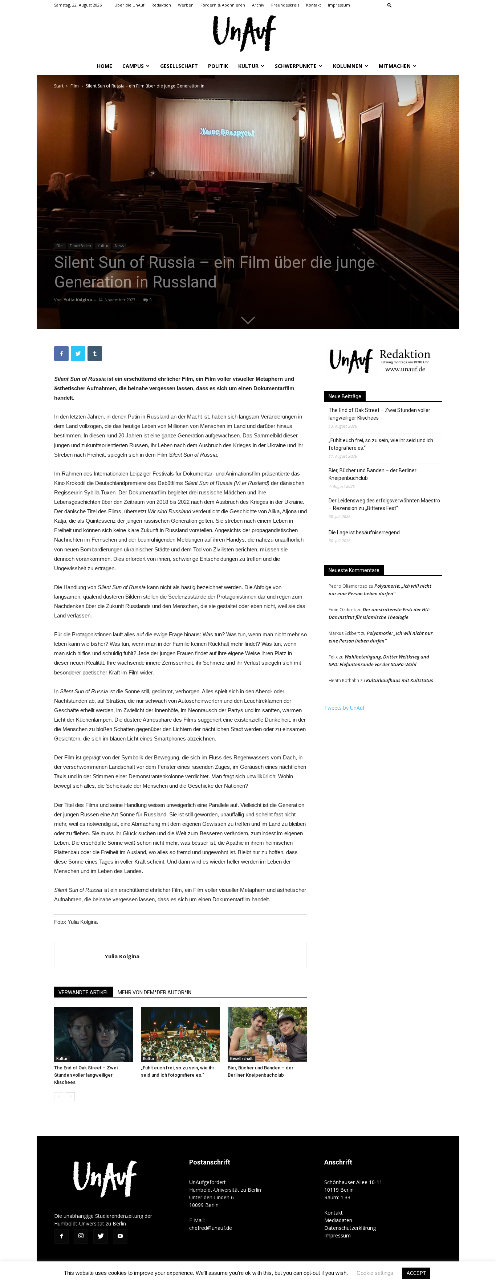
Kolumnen (347, 65)
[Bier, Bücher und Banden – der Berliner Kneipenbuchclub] (267, 1034)
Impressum (339, 5)
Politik (218, 65)
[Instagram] (412, 5)
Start (59, 86)
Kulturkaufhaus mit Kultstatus (399, 680)
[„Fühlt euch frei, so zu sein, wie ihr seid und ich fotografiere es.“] (180, 1034)
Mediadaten (338, 1220)
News (119, 245)
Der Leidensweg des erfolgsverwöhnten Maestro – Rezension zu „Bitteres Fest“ (384, 504)
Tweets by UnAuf (344, 707)
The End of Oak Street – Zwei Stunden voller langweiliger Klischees (86, 1075)
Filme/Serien (80, 245)
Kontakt (313, 5)
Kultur (248, 65)
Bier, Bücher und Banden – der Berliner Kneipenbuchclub (372, 474)
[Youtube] (436, 5)
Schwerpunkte (296, 65)
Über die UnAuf (129, 5)
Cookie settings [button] (375, 1273)
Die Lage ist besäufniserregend (364, 532)
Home (104, 65)
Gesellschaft (179, 65)
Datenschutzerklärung (350, 1227)
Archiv (258, 5)
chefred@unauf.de (210, 1227)
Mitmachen (395, 65)
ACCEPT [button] (416, 1273)
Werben (186, 5)
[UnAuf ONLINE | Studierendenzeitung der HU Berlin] (248, 34)
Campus (133, 65)
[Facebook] (400, 5)
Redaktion (161, 5)
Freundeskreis (285, 5)
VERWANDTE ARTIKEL (83, 992)
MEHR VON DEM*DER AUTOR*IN (154, 992)
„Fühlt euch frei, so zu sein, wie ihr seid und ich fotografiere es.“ (381, 444)
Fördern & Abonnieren (222, 5)
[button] (389, 5)
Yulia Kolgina (78, 299)
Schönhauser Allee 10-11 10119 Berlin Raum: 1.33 (353, 1190)
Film (74, 86)
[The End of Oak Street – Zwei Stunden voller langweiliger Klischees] (93, 1034)
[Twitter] (424, 5)
